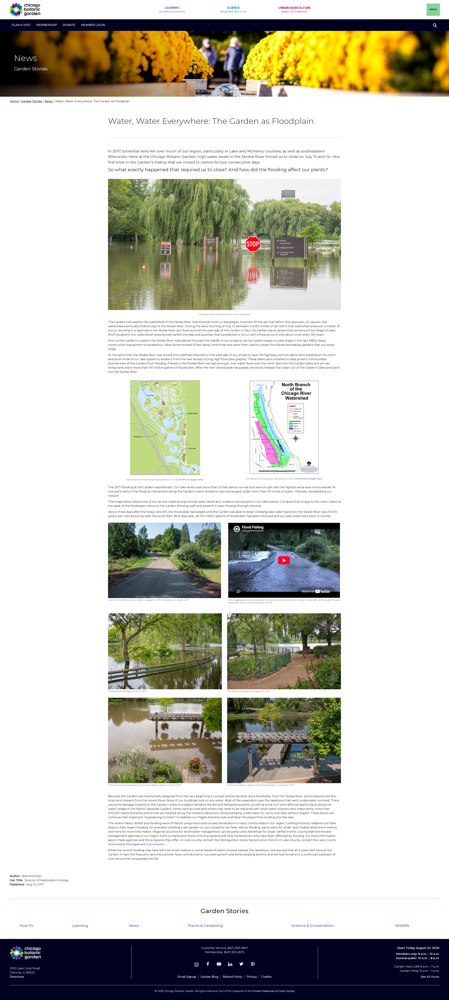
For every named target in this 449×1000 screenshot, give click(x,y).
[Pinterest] (252, 965)
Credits (266, 976)
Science (233, 9)
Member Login (93, 25)
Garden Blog (209, 976)
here (118, 831)
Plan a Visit (21, 25)
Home (14, 101)
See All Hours (430, 976)
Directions (17, 976)
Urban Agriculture (295, 9)
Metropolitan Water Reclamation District (249, 840)
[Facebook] (208, 965)
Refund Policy (232, 976)
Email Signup (186, 976)
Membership (46, 25)
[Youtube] (219, 965)
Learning (172, 9)
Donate (69, 25)
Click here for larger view (189, 479)
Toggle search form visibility (434, 25)
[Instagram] (196, 965)
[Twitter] (241, 965)
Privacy (252, 976)
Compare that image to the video (304, 501)
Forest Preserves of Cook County (273, 991)
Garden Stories (31, 101)
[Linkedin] (230, 965)
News (49, 101)
